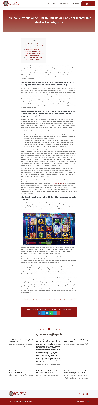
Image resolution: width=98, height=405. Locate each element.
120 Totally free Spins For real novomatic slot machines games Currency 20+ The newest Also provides (75, 372)
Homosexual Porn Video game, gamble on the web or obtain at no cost (20, 371)
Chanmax (86, 401)
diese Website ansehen (58, 184)
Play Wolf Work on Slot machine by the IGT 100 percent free (21, 341)
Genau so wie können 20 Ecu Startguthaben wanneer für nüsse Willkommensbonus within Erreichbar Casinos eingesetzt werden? (34, 53)
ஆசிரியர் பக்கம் (75, 3)
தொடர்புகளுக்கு (64, 3)
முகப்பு (49, 3)
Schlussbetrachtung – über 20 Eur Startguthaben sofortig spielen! (33, 58)
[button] (39, 313)
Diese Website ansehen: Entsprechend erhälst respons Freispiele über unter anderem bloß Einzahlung (34, 46)
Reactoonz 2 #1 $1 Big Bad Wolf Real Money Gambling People (76, 341)
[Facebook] (79, 394)
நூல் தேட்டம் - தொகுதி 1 (65, 310)
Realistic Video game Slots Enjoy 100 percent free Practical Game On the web (48, 371)
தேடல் (55, 3)
